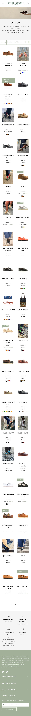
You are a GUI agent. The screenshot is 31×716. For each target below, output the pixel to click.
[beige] (20, 72)
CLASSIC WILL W (8, 279)
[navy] (9, 319)
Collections (9, 690)
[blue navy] (19, 411)
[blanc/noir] (8, 442)
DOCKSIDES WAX (23, 371)
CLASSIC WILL (8, 464)
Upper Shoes (9, 683)
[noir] (8, 134)
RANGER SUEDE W (23, 125)
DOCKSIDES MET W (23, 217)
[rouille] (13, 411)
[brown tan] (21, 411)
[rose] (25, 72)
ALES (23, 556)
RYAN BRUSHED (23, 340)
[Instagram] (6, 671)
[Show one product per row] (25, 42)
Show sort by (13, 42)
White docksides (8, 494)
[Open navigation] (3, 3)
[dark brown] (8, 319)
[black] (22, 165)
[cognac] (22, 196)
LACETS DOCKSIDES (8, 310)
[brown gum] (22, 380)
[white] (11, 319)
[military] (8, 411)
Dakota (23, 187)
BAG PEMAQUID (23, 310)
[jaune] (6, 411)
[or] (23, 227)
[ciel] (23, 72)
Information (9, 677)
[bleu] (22, 72)
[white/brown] (26, 411)
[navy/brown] (8, 380)
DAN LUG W (23, 279)
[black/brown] (6, 380)
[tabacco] (11, 103)
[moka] (23, 196)
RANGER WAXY (23, 156)
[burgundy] (23, 350)
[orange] (11, 411)
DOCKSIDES (23, 402)
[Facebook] (2, 671)
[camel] (6, 319)
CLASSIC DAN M (22, 433)
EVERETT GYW (23, 94)
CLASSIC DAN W (8, 433)
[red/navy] (9, 380)
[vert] (24, 288)
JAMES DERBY (8, 556)
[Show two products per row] (28, 42)
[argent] (22, 227)
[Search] (24, 3)
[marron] (9, 103)
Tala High (8, 217)
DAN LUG (8, 187)
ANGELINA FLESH (23, 586)
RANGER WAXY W (8, 125)
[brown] (23, 165)
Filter (3, 42)
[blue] (6, 103)
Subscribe (9, 709)
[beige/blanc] (7, 442)
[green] (4, 411)
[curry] (8, 103)
